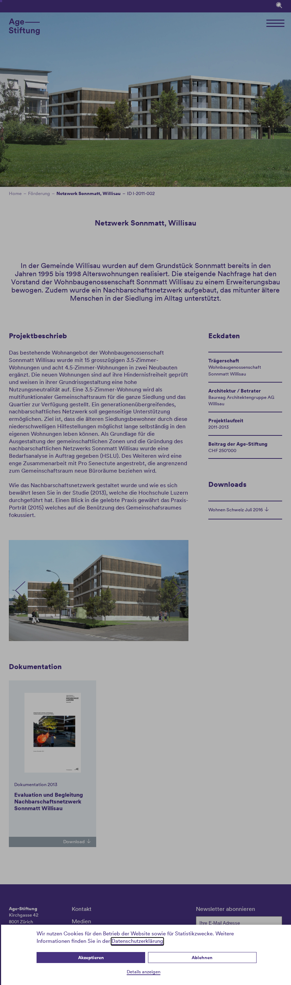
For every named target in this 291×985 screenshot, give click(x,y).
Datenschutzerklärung (137, 941)
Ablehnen (202, 957)
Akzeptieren (91, 957)
